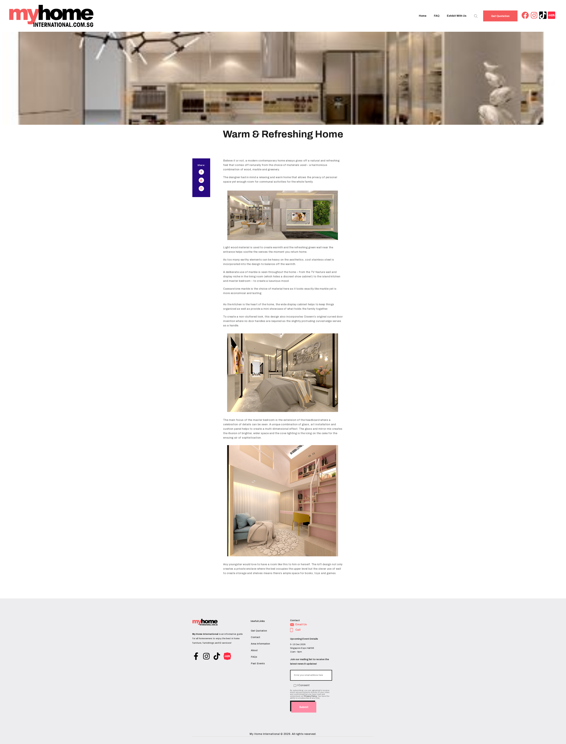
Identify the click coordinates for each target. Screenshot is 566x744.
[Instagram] (534, 15)
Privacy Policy (310, 696)
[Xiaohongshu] (551, 15)
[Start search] (476, 16)
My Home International (265, 733)
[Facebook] (525, 15)
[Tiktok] (543, 15)
